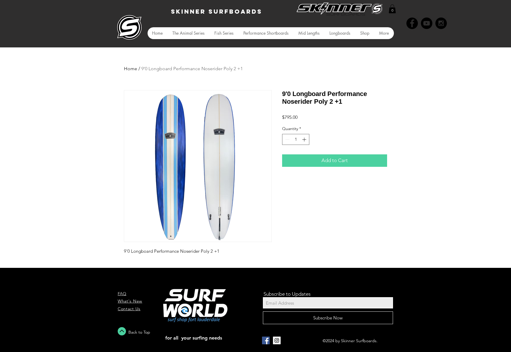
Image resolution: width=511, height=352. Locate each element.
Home (130, 68)
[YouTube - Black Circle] (426, 23)
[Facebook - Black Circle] (412, 23)
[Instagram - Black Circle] (441, 23)
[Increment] (304, 139)
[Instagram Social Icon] (277, 340)
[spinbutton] (295, 139)
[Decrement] (286, 139)
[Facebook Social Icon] (266, 340)
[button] (392, 8)
